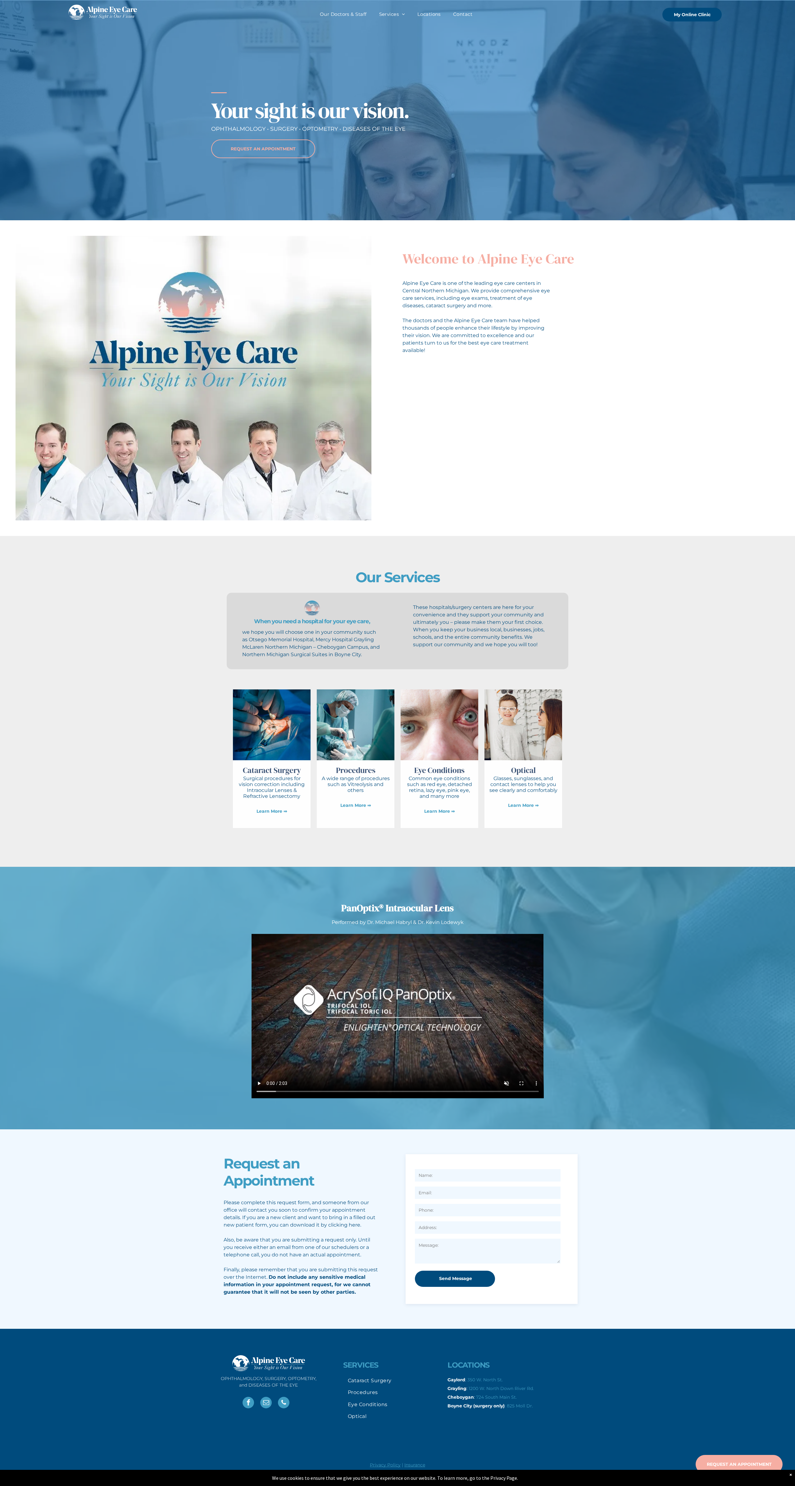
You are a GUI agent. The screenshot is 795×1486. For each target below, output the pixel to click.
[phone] (283, 1403)
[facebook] (248, 1403)
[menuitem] (343, 14)
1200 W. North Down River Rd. (501, 1388)
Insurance (414, 1465)
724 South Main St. (496, 1397)
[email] (266, 1403)
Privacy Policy (385, 1465)
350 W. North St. (485, 1380)
